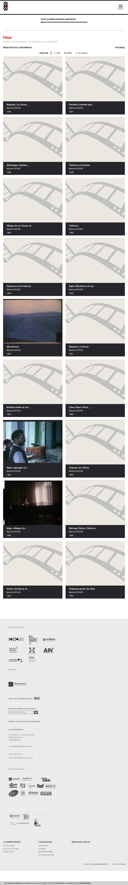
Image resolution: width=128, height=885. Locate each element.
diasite (123, 864)
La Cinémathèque (12, 842)
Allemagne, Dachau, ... (18, 165)
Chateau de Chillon (79, 467)
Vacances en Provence (19, 286)
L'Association (45, 842)
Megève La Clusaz (79, 346)
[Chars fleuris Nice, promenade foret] (95, 382)
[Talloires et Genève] (95, 139)
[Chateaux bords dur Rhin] (95, 563)
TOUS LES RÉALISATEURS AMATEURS (58, 19)
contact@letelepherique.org (20, 746)
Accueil (6, 42)
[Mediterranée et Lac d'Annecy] (32, 382)
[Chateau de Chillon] (95, 442)
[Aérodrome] (32, 321)
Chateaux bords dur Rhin (82, 589)
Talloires (74, 225)
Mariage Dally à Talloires (82, 528)
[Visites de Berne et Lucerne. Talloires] (32, 563)
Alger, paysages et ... (18, 467)
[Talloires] (95, 200)
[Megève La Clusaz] (95, 321)
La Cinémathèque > (19, 42)
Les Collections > (35, 42)
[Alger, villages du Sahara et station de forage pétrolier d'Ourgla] (32, 503)
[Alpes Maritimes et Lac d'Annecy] (95, 260)
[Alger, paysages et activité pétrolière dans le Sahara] (32, 442)
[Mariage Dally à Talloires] (95, 503)
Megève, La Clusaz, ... (18, 104)
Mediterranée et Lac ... (19, 407)
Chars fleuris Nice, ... (80, 407)
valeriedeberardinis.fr (101, 864)
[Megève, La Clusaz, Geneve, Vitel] (32, 79)
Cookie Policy (85, 883)
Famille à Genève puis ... (82, 104)
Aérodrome (13, 346)
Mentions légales (16, 754)
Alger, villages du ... (17, 528)
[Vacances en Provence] (32, 260)
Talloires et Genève (79, 165)
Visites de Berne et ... (18, 589)
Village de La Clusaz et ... (20, 225)
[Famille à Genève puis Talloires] (95, 79)
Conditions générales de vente (21, 758)
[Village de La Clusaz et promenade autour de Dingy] (32, 200)
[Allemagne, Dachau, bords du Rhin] (32, 139)
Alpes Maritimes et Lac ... (82, 286)
